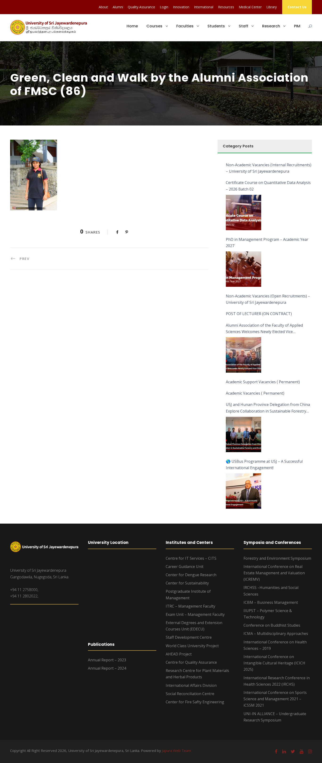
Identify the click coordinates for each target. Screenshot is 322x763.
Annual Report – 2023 (107, 660)
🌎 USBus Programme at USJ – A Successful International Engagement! (264, 464)
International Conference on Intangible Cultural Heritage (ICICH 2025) (274, 663)
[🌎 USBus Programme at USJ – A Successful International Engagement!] (243, 491)
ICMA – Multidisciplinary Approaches (276, 633)
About (103, 7)
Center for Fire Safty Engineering (195, 702)
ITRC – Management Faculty (190, 606)
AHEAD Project (179, 654)
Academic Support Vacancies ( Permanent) (263, 381)
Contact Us (297, 7)
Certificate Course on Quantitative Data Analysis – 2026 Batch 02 (268, 186)
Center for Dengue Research (191, 574)
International (203, 7)
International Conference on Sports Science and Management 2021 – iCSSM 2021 (275, 699)
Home (132, 26)
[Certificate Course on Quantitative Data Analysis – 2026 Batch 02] (243, 212)
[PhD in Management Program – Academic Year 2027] (243, 269)
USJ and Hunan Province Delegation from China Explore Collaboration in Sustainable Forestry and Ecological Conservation (268, 408)
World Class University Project (192, 645)
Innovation (181, 7)
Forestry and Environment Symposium (277, 558)
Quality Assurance (141, 7)
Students (216, 26)
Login (164, 7)
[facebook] (276, 751)
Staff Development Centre (189, 637)
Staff (243, 26)
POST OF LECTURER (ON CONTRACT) (259, 313)
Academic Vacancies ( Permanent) (255, 393)
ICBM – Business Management (271, 602)
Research (271, 26)
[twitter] (293, 751)
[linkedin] (284, 751)
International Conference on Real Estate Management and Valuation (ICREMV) (274, 573)
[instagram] (310, 751)
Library (271, 7)
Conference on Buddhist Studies (272, 625)
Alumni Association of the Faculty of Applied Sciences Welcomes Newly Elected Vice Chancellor (264, 329)
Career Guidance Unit (184, 566)
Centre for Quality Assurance (191, 662)
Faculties (185, 26)
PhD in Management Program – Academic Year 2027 (267, 242)
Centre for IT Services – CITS (191, 558)
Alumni (118, 7)
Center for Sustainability (187, 583)
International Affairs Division (191, 685)
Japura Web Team (176, 750)
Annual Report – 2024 (107, 668)
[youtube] (301, 751)
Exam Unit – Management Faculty (195, 614)
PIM (297, 26)
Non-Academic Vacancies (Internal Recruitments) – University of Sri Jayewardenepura (268, 168)
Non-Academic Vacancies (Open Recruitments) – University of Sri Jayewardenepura (268, 299)
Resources (226, 7)
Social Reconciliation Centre (190, 693)
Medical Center (250, 7)
